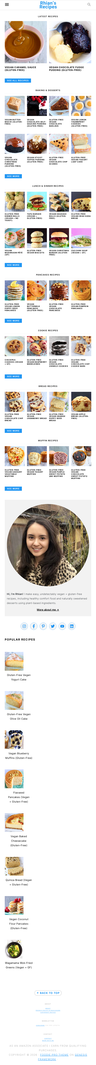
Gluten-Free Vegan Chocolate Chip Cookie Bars (80, 363)
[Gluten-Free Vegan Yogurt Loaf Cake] (81, 144)
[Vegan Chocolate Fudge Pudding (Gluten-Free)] (70, 42)
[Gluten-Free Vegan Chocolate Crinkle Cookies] (59, 346)
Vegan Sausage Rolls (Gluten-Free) (58, 216)
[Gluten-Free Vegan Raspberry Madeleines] (37, 346)
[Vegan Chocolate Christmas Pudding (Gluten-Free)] (15, 144)
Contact (48, 1038)
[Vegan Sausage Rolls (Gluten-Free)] (59, 210)
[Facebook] (33, 626)
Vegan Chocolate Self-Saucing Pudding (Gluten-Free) (36, 123)
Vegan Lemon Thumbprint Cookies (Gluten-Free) (79, 123)
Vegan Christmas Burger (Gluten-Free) (59, 252)
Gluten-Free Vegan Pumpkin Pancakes (79, 306)
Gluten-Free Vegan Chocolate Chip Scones (58, 160)
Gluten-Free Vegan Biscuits (35, 251)
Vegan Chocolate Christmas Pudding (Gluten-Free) (13, 161)
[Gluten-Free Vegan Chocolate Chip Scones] (59, 144)
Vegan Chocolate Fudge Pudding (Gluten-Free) (66, 68)
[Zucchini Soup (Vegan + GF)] (81, 247)
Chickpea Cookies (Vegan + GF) (14, 362)
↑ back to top (48, 993)
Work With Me (48, 1040)
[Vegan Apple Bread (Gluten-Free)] (81, 410)
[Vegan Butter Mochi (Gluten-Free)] (15, 106)
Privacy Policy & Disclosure (48, 1010)
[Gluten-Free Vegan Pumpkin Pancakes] (81, 290)
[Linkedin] (71, 626)
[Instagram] (24, 626)
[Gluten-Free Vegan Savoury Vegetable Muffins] (15, 456)
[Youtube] (62, 626)
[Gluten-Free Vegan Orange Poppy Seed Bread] (59, 410)
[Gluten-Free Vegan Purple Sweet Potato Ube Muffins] (59, 456)
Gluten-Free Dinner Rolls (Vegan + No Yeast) (12, 217)
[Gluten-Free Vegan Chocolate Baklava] (59, 106)
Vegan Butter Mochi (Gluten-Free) (14, 122)
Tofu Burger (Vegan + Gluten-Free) (34, 216)
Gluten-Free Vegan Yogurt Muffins (35, 472)
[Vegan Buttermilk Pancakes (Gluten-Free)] (37, 290)
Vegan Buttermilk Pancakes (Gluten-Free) (35, 307)
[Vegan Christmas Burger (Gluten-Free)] (59, 247)
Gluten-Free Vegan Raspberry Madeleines (37, 362)
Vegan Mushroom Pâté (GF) (14, 252)
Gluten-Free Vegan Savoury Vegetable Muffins (13, 473)
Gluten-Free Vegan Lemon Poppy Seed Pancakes (12, 307)
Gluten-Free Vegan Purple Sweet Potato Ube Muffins (57, 473)
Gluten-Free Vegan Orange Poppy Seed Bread (57, 417)
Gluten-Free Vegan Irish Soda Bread (81, 216)
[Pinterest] (43, 626)
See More (13, 176)
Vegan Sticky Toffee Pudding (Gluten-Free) (36, 159)
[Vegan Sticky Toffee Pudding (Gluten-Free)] (37, 144)
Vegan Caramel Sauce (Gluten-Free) (20, 68)
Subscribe (40, 1025)
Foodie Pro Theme (54, 1054)
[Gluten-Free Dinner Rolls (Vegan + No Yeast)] (15, 210)
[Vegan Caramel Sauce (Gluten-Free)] (26, 42)
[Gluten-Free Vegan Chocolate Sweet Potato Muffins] (81, 456)
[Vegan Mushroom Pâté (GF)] (15, 247)
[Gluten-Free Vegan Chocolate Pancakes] (59, 290)
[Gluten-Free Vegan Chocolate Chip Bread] (15, 410)
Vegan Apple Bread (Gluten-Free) (80, 416)
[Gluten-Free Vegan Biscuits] (37, 247)
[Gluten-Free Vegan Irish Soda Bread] (81, 210)
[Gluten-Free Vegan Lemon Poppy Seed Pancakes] (15, 290)
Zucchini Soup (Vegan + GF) (79, 251)
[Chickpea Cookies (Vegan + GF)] (15, 346)
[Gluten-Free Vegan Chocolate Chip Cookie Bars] (81, 346)
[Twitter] (52, 626)
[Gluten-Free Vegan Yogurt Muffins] (37, 456)
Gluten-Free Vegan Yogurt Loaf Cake (79, 159)
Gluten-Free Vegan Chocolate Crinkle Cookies (58, 363)
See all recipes (18, 81)
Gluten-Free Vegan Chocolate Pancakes (56, 307)
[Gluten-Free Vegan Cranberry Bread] (37, 410)
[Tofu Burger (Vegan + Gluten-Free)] (37, 210)
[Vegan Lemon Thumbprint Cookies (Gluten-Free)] (81, 106)
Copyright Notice (48, 1012)
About (48, 1008)
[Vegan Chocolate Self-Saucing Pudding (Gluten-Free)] (37, 106)
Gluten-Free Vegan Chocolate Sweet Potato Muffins (79, 474)
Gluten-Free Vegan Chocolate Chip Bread (14, 417)
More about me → (48, 609)
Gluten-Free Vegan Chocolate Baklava (56, 123)
